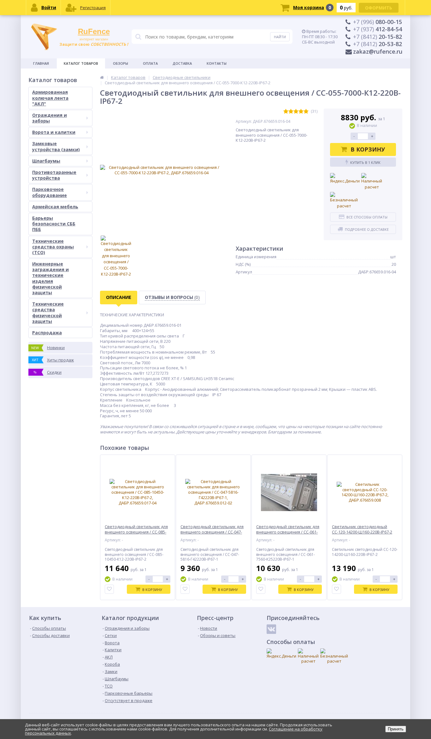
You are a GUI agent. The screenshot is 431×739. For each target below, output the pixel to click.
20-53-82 (377, 44)
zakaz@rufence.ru (377, 51)
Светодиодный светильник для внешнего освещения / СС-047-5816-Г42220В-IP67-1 (212, 532)
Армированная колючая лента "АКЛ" (50, 97)
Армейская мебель (55, 207)
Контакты (217, 63)
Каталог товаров (81, 63)
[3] (295, 112)
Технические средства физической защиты (48, 312)
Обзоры (120, 63)
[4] (301, 112)
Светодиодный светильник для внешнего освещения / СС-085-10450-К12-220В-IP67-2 (136, 532)
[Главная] (102, 77)
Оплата (150, 63)
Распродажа (47, 333)
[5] (306, 112)
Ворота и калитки (53, 132)
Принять (396, 729)
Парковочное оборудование (49, 192)
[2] (290, 112)
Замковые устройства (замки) (56, 146)
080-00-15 (377, 22)
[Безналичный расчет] (344, 200)
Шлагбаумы (46, 161)
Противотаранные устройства (54, 175)
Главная (41, 63)
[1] (285, 112)
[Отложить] (109, 589)
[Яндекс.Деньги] (345, 178)
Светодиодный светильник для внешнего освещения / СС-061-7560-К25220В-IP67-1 (287, 532)
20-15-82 (377, 36)
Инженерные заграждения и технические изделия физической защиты (50, 278)
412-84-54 (377, 29)
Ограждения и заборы (49, 118)
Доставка (182, 63)
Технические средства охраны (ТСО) (53, 246)
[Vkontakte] (271, 629)
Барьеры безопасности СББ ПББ (53, 223)
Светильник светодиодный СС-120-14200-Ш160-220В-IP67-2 (362, 529)
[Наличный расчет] (371, 181)
